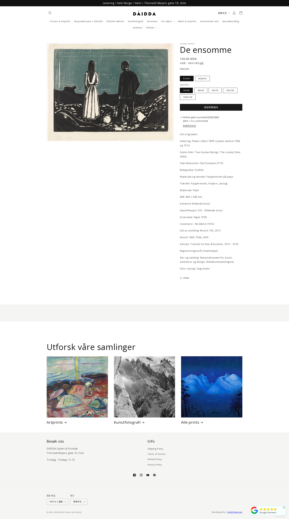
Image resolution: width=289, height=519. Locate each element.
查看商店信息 (189, 125)
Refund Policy (155, 459)
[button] (50, 13)
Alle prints (190, 422)
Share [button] (186, 277)
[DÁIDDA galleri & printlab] (254, 514)
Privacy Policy (155, 464)
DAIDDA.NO (59, 512)
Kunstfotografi (127, 422)
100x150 (187, 97)
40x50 (200, 90)
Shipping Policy (155, 448)
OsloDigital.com (234, 512)
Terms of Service (157, 454)
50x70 (215, 90)
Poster (186, 78)
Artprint (202, 78)
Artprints (55, 422)
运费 (201, 63)
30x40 (186, 90)
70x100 (230, 90)
